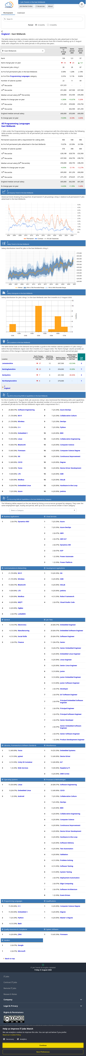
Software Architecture (68, 889)
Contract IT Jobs (10, 982)
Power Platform (66, 562)
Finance (21, 642)
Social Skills (22, 636)
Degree (63, 462)
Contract (21, 13)
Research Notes (10, 994)
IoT (61, 762)
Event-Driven (65, 895)
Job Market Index (26, 6)
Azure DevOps (65, 410)
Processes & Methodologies (56, 780)
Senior (62, 642)
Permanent (8, 13)
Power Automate (66, 556)
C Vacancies (40, 6)
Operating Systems (11, 780)
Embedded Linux (24, 485)
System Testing (66, 872)
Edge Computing (66, 883)
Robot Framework (67, 596)
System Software (52, 929)
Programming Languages (20, 76)
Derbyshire (6, 375)
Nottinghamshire (8, 369)
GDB (61, 474)
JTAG (20, 934)
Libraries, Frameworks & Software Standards (20, 745)
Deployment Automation (70, 878)
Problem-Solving (66, 860)
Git (19, 456)
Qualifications (51, 901)
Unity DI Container (25, 762)
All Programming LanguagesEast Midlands (15, 124)
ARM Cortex (64, 774)
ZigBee (20, 608)
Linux (20, 439)
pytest (20, 756)
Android (21, 796)
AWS (62, 533)
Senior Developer (66, 720)
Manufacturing (23, 630)
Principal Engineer (67, 708)
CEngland (7, 387)
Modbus (21, 480)
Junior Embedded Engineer (70, 677)
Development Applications (55, 568)
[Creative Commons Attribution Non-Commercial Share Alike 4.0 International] (37, 1018)
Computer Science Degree (70, 450)
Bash (20, 923)
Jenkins (63, 491)
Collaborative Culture (68, 416)
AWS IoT (63, 539)
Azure (20, 491)
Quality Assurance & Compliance (15, 929)
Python (63, 427)
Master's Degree (66, 918)
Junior (62, 671)
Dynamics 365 (65, 545)
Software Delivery (67, 843)
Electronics (22, 625)
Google (20, 945)
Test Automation (66, 849)
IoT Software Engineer (68, 695)
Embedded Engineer (68, 625)
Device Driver (65, 756)
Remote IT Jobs (10, 988)
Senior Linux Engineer (68, 665)
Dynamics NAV (23, 521)
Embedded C (23, 433)
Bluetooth (22, 445)
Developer (64, 689)
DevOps (63, 421)
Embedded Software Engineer (71, 630)
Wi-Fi (20, 416)
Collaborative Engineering (70, 439)
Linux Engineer (66, 660)
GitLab (62, 480)
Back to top (10, 958)
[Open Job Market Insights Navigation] (81, 4)
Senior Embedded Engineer (70, 648)
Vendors (7, 940)
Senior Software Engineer (70, 734)
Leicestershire (7, 363)
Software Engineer (67, 636)
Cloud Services (51, 517)
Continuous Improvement (70, 456)
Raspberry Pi (65, 768)
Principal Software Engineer (71, 714)
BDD (61, 433)
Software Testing (66, 866)
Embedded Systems (67, 750)
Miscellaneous (51, 745)
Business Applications (11, 517)
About (50, 6)
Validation (64, 854)
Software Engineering (26, 410)
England (5, 34)
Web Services (23, 768)
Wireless (21, 421)
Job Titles (49, 620)
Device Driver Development (70, 468)
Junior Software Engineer (70, 683)
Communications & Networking (15, 568)
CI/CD (20, 462)
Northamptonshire (9, 381)
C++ (19, 427)
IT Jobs (6, 976)
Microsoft (21, 951)
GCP (61, 551)
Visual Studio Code (67, 602)
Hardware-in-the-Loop (68, 485)
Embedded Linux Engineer (70, 654)
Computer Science (67, 445)
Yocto (20, 468)
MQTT (20, 602)
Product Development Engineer (72, 740)
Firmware (21, 450)
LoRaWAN (22, 614)
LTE (19, 474)
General (7, 620)
